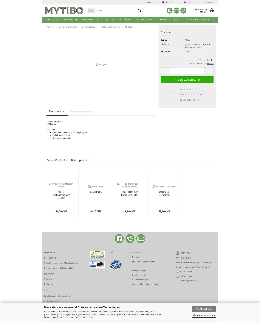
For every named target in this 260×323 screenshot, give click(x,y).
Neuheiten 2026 (52, 20)
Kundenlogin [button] (189, 2)
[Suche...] (139, 10)
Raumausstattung (169, 20)
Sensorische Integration (197, 20)
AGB (46, 290)
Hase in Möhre (95, 192)
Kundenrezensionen (82, 111)
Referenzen (49, 284)
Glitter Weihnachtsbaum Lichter (61, 195)
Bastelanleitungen (140, 280)
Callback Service (51, 301)
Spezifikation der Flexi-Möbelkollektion (61, 263)
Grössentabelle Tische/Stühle (145, 284)
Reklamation (137, 257)
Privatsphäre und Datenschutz (57, 296)
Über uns (48, 279)
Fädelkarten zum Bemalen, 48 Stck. (130, 193)
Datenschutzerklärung (84, 317)
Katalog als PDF (139, 275)
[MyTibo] (64, 11)
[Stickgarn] (101, 64)
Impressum (49, 274)
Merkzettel (209, 2)
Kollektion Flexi (50, 258)
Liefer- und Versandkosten (143, 262)
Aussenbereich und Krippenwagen (81, 20)
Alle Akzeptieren (204, 309)
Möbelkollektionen (145, 20)
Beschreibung (57, 111)
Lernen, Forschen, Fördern (116, 20)
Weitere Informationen (204, 315)
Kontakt (148, 2)
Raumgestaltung (139, 271)
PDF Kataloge (167, 2)
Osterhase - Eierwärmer (164, 193)
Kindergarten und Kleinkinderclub (58, 268)
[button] (165, 70)
